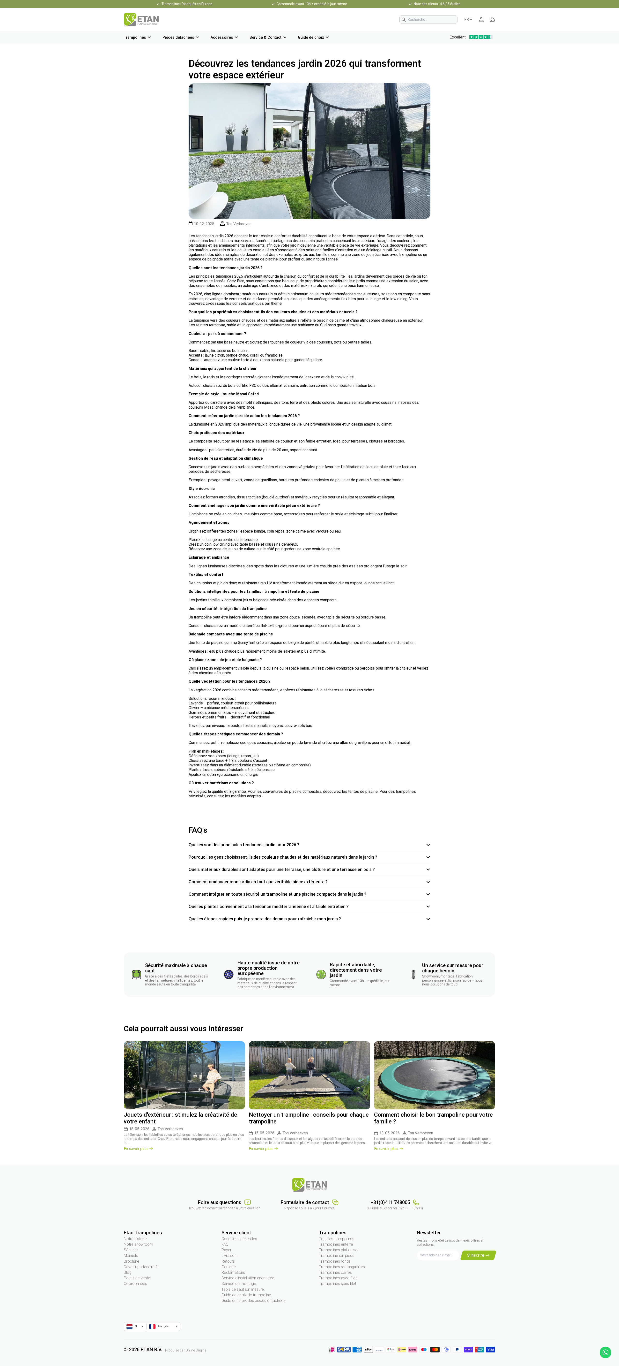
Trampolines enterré (336, 1244)
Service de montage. (239, 1283)
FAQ (224, 1244)
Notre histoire (135, 1238)
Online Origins (195, 1350)
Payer (226, 1250)
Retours (228, 1261)
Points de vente (137, 1278)
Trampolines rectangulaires (342, 1267)
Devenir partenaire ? (140, 1267)
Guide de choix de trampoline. (246, 1295)
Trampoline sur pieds (336, 1255)
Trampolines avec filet (338, 1278)
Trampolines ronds (335, 1261)
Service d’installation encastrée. (248, 1278)
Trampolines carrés (335, 1272)
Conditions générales (239, 1238)
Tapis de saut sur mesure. (243, 1289)
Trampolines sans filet (337, 1283)
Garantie (228, 1267)
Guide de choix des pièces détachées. (253, 1300)
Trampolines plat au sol (338, 1250)
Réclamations (233, 1272)
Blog (128, 1272)
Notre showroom (138, 1244)
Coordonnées (135, 1283)
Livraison (228, 1255)
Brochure (131, 1261)
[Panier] (492, 19)
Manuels (131, 1255)
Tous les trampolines (336, 1238)
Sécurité (131, 1250)
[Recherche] (404, 19)
